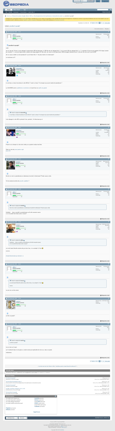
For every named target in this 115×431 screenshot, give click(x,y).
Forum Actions (23, 12)
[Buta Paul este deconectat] (10, 132)
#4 (108, 127)
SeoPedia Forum (99, 417)
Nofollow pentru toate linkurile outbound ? (66, 366)
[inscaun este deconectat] (10, 228)
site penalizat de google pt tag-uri (14, 381)
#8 (108, 264)
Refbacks (8, 409)
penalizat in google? (15, 26)
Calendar (10, 12)
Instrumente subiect (98, 28)
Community (15, 12)
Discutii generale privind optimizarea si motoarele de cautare (48, 16)
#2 (108, 65)
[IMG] (38, 401)
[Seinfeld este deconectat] (10, 165)
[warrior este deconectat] (10, 304)
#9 (108, 298)
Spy (25, 9)
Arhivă (105, 417)
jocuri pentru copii (19, 149)
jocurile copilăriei (24, 181)
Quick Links (31, 12)
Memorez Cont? (79, 3)
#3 (108, 96)
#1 (108, 31)
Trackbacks (36, 406)
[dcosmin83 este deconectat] (10, 71)
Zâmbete (36, 400)
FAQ (6, 12)
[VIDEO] (36, 403)
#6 (108, 189)
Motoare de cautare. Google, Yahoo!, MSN (22, 16)
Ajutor (98, 1)
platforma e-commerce (23, 88)
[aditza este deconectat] (9, 36)
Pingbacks (8, 408)
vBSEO (62, 426)
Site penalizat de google (11, 392)
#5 (108, 158)
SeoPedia (62, 429)
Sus (108, 417)
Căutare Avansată (106, 12)
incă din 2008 (25, 18)
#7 (108, 221)
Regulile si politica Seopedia (29, 20)
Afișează (106, 28)
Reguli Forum (37, 412)
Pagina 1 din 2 (95, 22)
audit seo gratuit (42, 88)
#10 (108, 323)
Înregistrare (105, 1)
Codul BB (36, 398)
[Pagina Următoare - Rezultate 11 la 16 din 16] (103, 23)
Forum (8, 9)
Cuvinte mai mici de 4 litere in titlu (47, 366)
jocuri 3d (8, 150)
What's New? (16, 9)
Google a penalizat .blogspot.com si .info (15, 388)
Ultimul (106, 23)
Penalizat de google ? (11, 378)
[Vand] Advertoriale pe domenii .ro (14, 256)
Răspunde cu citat (105, 62)
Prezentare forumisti (59, 20)
